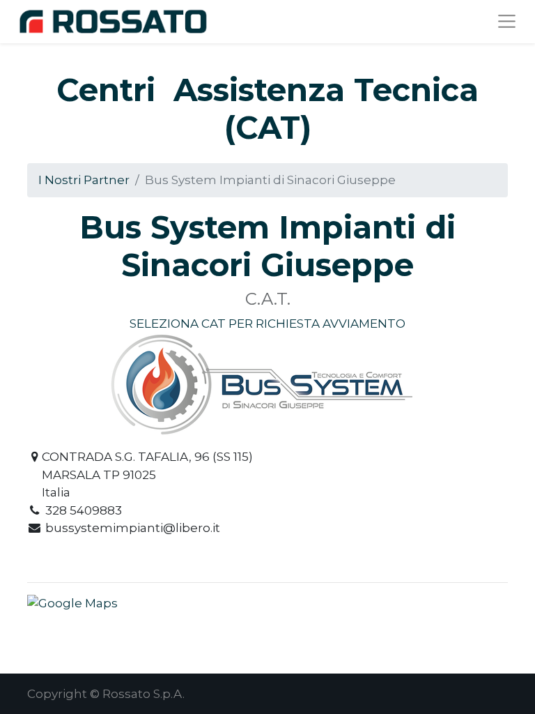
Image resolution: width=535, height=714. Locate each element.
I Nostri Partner (84, 180)
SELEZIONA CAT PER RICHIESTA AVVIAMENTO (267, 324)
